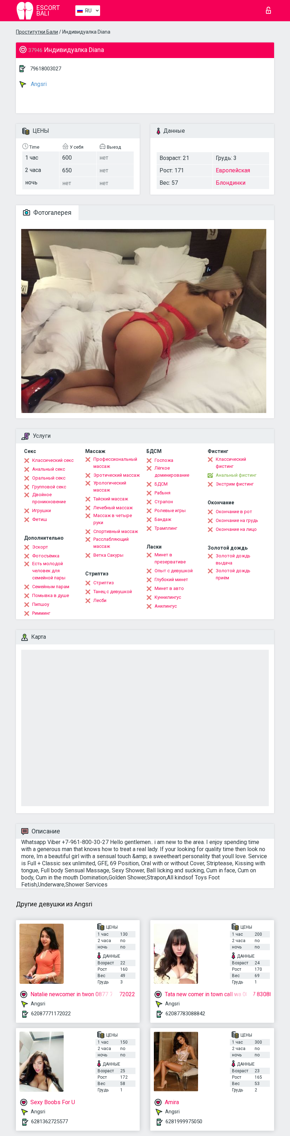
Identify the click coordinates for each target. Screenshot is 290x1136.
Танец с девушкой (112, 591)
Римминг (41, 613)
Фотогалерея (51, 212)
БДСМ (161, 484)
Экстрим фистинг (235, 484)
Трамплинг (166, 528)
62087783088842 (185, 1013)
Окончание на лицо (236, 529)
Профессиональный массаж (115, 463)
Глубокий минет (171, 579)
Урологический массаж (109, 486)
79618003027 (45, 68)
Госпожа (164, 460)
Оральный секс (48, 478)
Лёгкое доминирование (172, 471)
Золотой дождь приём (233, 574)
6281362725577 (49, 1121)
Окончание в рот (234, 511)
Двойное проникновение (49, 498)
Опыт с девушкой (174, 570)
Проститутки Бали (37, 32)
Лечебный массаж (113, 507)
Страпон (164, 501)
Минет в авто (169, 588)
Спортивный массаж (115, 531)
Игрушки (41, 510)
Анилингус (166, 606)
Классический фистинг (231, 463)
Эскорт (40, 547)
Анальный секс (48, 469)
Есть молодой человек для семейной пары (48, 570)
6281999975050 (184, 1121)
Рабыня (162, 492)
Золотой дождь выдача (233, 559)
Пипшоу (40, 604)
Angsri (38, 84)
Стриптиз (103, 582)
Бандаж (163, 519)
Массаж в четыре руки (112, 519)
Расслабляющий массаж (111, 543)
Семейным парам (50, 586)
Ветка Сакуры (108, 555)
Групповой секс (49, 486)
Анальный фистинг (236, 475)
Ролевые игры (170, 510)
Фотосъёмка (45, 555)
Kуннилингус (168, 597)
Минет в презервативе (170, 558)
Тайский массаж (110, 498)
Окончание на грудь (237, 520)
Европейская (233, 170)
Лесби (99, 600)
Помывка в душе (50, 595)
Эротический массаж (116, 475)
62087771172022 (51, 1013)
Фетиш (39, 519)
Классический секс (53, 460)
